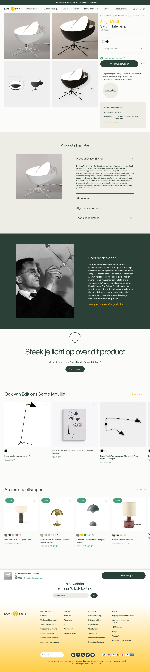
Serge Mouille (111, 22)
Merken (106, 9)
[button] (27, 36)
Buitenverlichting (50, 9)
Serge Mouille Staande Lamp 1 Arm (18, 456)
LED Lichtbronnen (91, 9)
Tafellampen (119, 16)
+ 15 (56, 535)
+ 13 (92, 535)
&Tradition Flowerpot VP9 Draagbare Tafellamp (91, 541)
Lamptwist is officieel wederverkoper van (117, 79)
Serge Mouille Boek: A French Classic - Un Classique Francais (72, 451)
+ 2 (20, 535)
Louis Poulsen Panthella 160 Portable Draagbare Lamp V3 (54, 541)
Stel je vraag (75, 369)
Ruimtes (65, 9)
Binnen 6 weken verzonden (33, 578)
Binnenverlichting (32, 9)
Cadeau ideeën (121, 9)
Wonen (76, 9)
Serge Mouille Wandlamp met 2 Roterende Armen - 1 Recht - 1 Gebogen (120, 457)
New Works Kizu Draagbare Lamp (17, 540)
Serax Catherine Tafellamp (122, 540)
